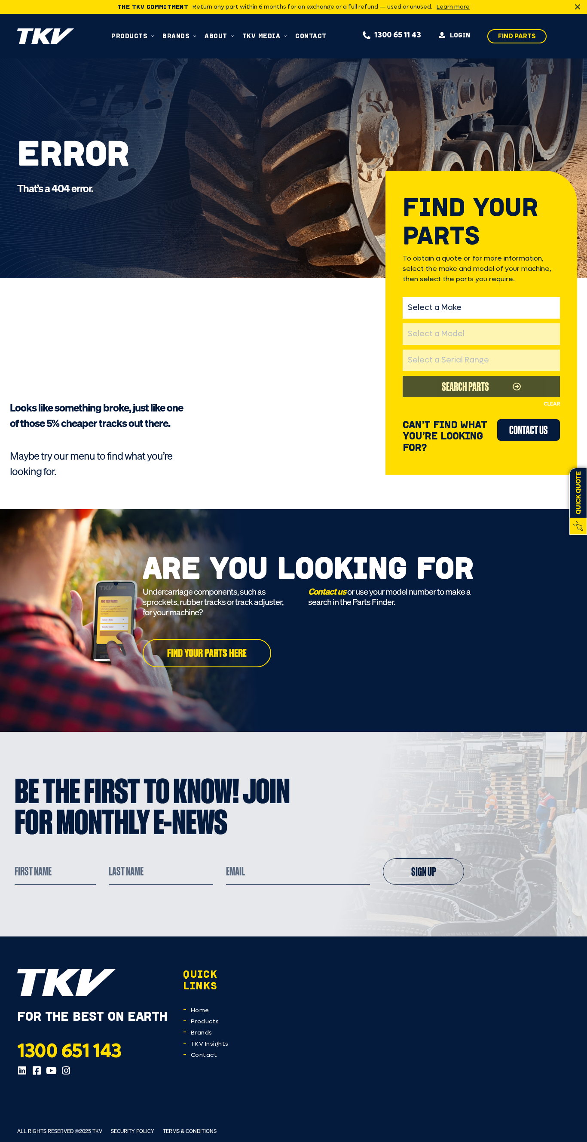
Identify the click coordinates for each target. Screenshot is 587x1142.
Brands (201, 1032)
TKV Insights (210, 1044)
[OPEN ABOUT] (232, 36)
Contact (204, 1055)
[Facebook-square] (36, 1070)
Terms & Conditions (190, 1131)
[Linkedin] (22, 1070)
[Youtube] (51, 1070)
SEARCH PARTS (465, 386)
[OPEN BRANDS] (195, 36)
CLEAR (552, 403)
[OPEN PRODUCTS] (153, 36)
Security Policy (132, 1131)
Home (200, 1010)
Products (205, 1021)
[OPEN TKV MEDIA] (285, 36)
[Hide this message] (577, 7)
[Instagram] (65, 1070)
